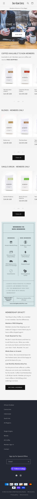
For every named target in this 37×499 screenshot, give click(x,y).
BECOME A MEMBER (15, 387)
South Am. (7, 418)
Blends (6, 436)
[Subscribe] (28, 461)
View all (18, 157)
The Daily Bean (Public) (7, 90)
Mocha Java (6, 140)
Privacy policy (14, 494)
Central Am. (8, 409)
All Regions (7, 423)
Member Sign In (9, 444)
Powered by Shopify (21, 491)
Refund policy (31, 491)
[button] (4, 3)
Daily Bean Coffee (11, 491)
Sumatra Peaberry (8, 196)
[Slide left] (14, 101)
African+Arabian (9, 405)
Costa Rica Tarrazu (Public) (24, 90)
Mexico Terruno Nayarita (23, 197)
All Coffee (7, 440)
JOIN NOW (18, 34)
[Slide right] (23, 101)
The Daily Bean (23, 140)
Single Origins (8, 431)
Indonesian (7, 414)
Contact (6, 449)
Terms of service (24, 494)
